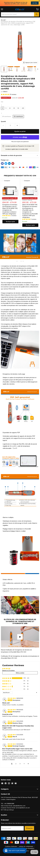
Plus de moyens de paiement (20, 141)
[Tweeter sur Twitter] (5, 163)
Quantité (3, 121)
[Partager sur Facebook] (2, 163)
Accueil (3, 20)
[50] (18, 110)
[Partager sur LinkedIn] (9, 163)
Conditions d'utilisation (11, 846)
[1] (2, 110)
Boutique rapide (10, 221)
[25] (14, 110)
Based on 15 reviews (8, 670)
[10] (10, 110)
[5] (6, 110)
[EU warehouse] (19, 118)
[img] (12, 698)
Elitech (5, 91)
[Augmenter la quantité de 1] (17, 125)
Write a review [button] (20, 672)
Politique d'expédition (28, 848)
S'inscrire (29, 828)
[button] (5, 94)
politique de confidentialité (26, 846)
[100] (23, 110)
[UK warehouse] (7, 118)
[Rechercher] (36, 14)
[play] (20, 637)
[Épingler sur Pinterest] (12, 163)
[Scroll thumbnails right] (37, 69)
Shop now (34, 3)
